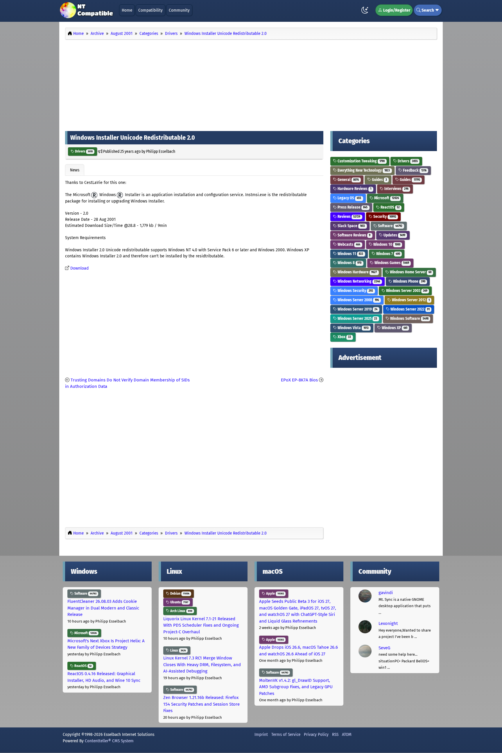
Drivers (83, 151)
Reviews (348, 216)
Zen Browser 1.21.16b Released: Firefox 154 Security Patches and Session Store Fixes (201, 704)
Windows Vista (353, 328)
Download (79, 268)
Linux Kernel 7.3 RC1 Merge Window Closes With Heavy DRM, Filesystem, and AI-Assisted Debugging (202, 664)
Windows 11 (350, 254)
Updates (394, 235)
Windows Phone (408, 281)
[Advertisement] (251, 83)
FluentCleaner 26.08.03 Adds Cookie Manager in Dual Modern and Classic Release (103, 608)
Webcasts (348, 244)
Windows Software (409, 318)
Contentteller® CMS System (109, 740)
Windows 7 (387, 254)
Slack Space (351, 226)
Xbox (344, 337)
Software (389, 226)
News (74, 170)
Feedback (414, 170)
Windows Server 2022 (410, 309)
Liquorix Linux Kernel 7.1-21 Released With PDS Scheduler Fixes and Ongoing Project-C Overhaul (201, 625)
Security (384, 216)
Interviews (395, 189)
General (348, 180)
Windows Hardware (357, 272)
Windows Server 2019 (357, 309)
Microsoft (386, 198)
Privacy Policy (316, 734)
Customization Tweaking (361, 161)
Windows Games (391, 263)
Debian (179, 593)
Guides (379, 180)
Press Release (352, 207)
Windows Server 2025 (357, 318)
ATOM (347, 734)
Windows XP (394, 328)
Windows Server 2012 (410, 300)
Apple (274, 593)
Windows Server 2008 (358, 300)
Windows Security (355, 290)
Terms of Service (285, 734)
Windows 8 (349, 263)
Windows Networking (358, 281)
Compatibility (150, 10)
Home (127, 10)
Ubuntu (178, 602)
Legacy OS (349, 198)
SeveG (384, 647)
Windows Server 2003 (406, 290)
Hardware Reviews (354, 189)
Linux (177, 650)
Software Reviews (353, 235)
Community (179, 10)
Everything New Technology (363, 170)
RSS (335, 734)
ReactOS (390, 207)
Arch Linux (180, 611)
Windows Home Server (410, 272)
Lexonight (388, 623)
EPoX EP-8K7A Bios (299, 380)
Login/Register (396, 10)
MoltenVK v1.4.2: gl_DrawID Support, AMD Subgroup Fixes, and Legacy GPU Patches (296, 687)
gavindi (386, 592)
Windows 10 (386, 244)
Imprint (261, 734)
